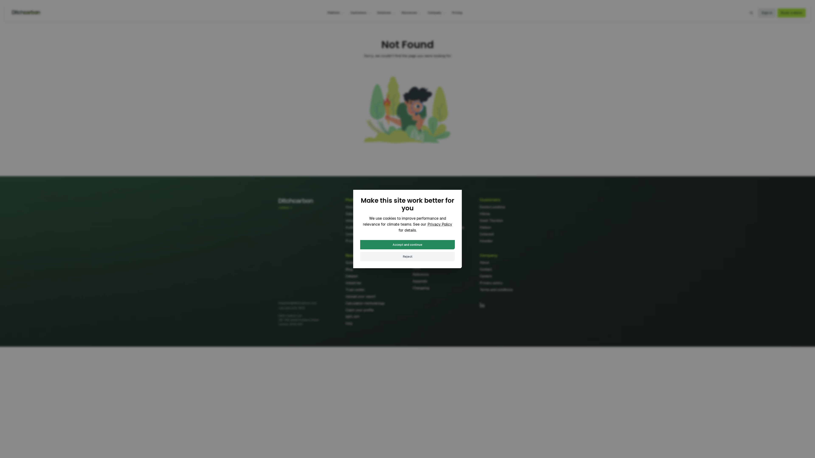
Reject (407, 256)
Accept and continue (407, 245)
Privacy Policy (439, 224)
